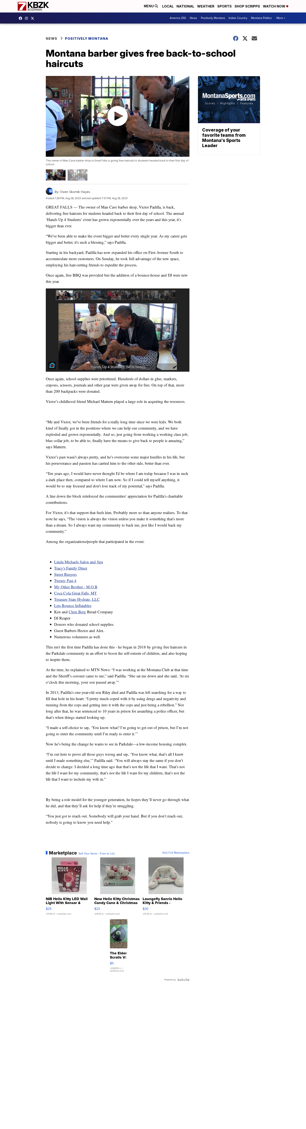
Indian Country (238, 18)
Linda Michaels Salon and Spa (78, 561)
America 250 (178, 18)
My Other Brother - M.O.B (75, 586)
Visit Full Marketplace (175, 852)
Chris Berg (77, 611)
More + (280, 18)
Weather (205, 6)
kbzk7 (21, 18)
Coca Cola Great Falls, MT (75, 593)
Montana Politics (261, 18)
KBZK (33, 18)
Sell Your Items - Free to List (96, 853)
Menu (149, 6)
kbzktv (27, 18)
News (193, 18)
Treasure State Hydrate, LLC (77, 599)
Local (168, 6)
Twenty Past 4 (65, 580)
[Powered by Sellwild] (183, 979)
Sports (224, 6)
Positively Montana (213, 18)
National (185, 6)
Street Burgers (65, 574)
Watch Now (274, 6)
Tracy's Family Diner (70, 568)
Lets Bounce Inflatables (72, 605)
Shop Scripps (247, 6)
